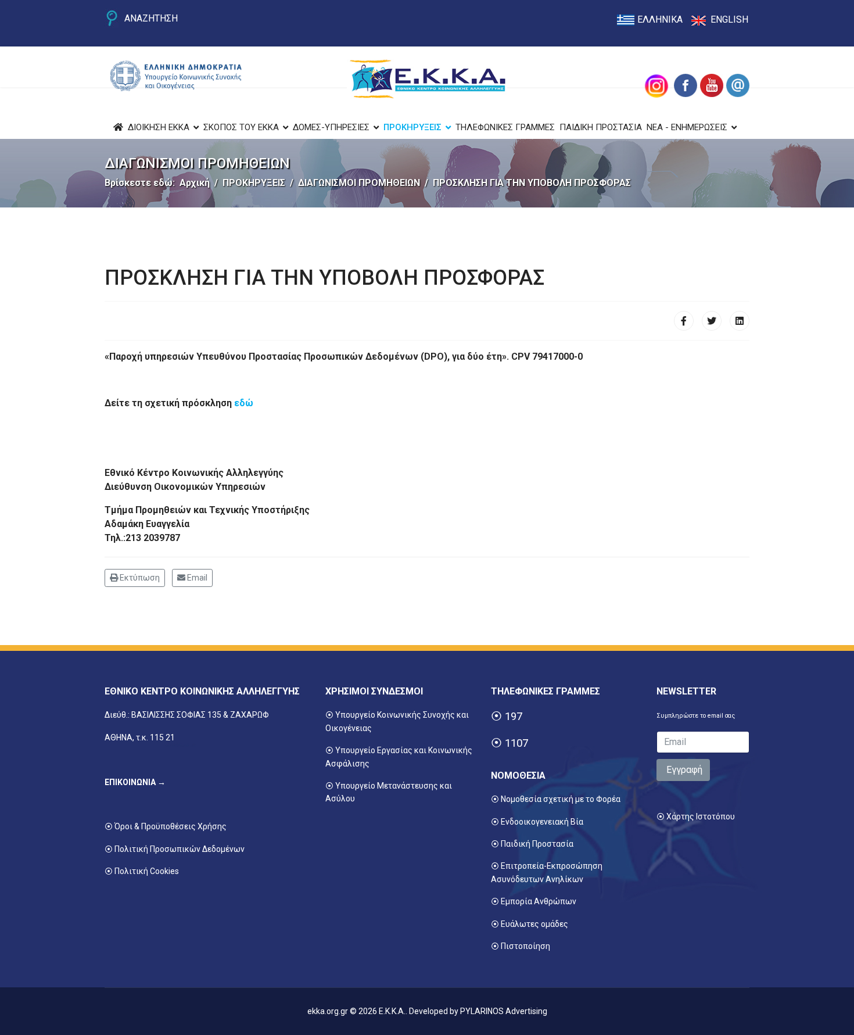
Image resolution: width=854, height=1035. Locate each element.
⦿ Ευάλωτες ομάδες (529, 924)
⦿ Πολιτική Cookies (142, 871)
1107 (516, 743)
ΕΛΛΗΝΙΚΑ (660, 19)
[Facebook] (684, 321)
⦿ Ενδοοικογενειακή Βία (537, 821)
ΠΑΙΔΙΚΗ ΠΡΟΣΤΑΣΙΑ (600, 127)
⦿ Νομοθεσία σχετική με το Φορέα (555, 799)
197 (513, 716)
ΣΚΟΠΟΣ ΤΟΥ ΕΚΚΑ (241, 127)
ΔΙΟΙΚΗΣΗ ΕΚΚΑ (158, 127)
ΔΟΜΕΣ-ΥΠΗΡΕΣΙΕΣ (331, 127)
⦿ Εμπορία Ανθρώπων (533, 901)
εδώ (243, 403)
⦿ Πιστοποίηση (520, 946)
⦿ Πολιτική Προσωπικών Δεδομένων (175, 849)
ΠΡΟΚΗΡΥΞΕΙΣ (412, 127)
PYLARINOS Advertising (503, 1011)
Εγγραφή (683, 769)
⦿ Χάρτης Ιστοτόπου (695, 816)
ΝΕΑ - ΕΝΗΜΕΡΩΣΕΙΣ (687, 127)
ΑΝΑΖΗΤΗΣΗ (151, 18)
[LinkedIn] (739, 321)
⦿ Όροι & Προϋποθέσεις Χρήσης (166, 826)
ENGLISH (729, 19)
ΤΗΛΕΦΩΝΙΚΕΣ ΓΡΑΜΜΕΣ (505, 127)
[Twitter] (712, 321)
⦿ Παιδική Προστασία (532, 843)
